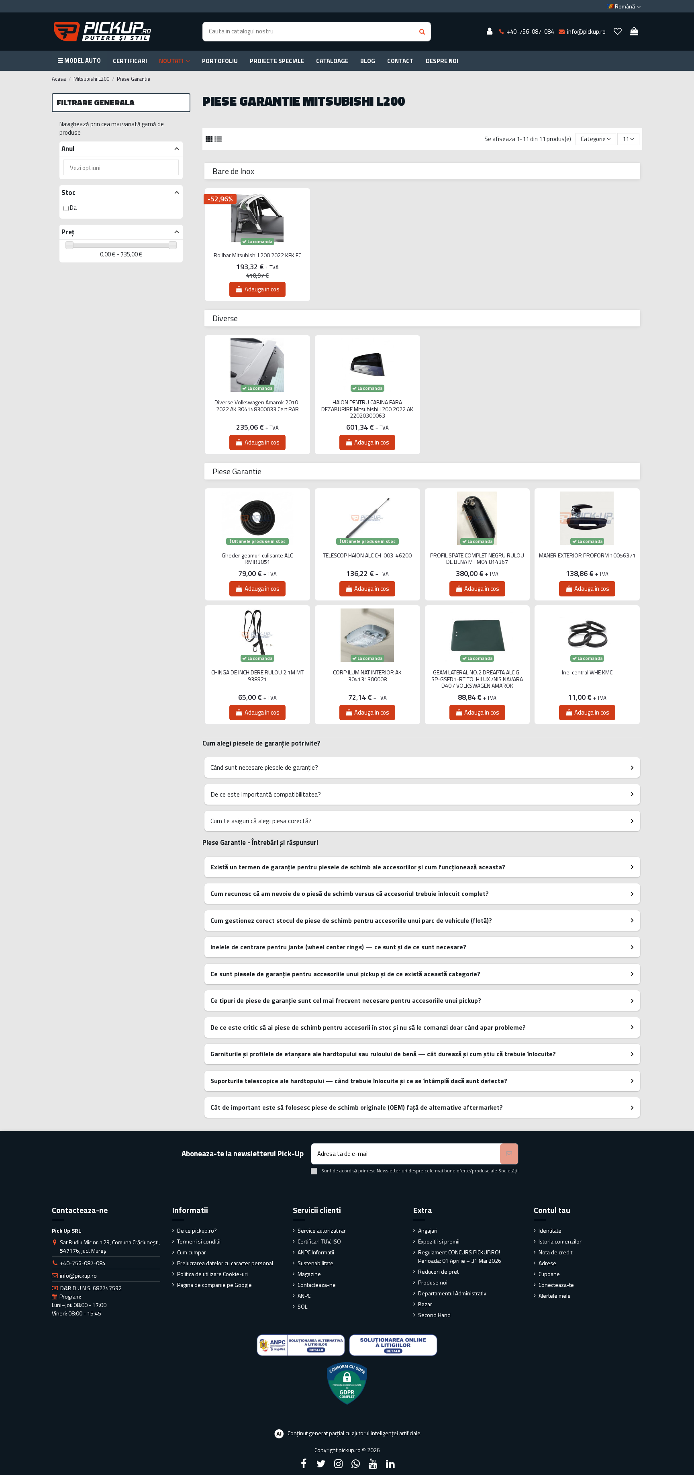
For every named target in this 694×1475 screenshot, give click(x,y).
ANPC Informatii (316, 1252)
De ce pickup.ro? (197, 1230)
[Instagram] (338, 1463)
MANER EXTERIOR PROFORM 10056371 (587, 555)
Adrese (547, 1263)
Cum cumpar (191, 1252)
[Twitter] (320, 1463)
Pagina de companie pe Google (214, 1284)
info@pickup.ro (78, 1275)
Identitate (550, 1230)
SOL (302, 1306)
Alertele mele (555, 1295)
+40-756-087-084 (83, 1263)
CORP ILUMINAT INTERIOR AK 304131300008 (367, 676)
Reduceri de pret (438, 1271)
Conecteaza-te (556, 1284)
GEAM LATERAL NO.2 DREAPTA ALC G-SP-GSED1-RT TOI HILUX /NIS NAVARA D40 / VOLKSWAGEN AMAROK (477, 679)
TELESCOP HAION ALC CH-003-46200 (367, 555)
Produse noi (432, 1282)
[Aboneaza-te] (509, 1154)
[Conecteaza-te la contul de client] (489, 31)
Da (73, 207)
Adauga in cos (262, 289)
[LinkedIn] (390, 1463)
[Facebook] (303, 1463)
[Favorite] (617, 31)
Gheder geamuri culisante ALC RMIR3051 (257, 559)
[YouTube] (373, 1463)
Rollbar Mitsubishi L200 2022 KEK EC (257, 255)
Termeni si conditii (198, 1241)
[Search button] (422, 31)
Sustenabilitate (315, 1263)
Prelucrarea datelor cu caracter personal (225, 1263)
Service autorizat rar (322, 1230)
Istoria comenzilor (560, 1241)
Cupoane (549, 1274)
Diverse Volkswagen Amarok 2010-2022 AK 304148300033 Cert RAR (257, 406)
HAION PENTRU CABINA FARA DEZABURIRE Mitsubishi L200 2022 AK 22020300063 (367, 409)
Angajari (427, 1230)
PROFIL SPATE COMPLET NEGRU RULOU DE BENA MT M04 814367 (477, 559)
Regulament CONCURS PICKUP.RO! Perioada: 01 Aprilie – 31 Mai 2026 (459, 1256)
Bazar (425, 1304)
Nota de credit (555, 1252)
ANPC (304, 1295)
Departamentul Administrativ (452, 1293)
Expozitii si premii (438, 1241)
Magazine (309, 1274)
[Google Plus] (355, 1463)
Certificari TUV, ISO (319, 1241)
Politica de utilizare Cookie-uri (212, 1274)
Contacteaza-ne (317, 1284)
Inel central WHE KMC (587, 672)
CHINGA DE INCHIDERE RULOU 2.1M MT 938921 (257, 676)
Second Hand (434, 1315)
